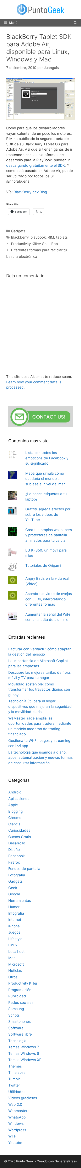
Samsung (16, 1009)
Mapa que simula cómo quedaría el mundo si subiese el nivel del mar (45, 478)
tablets (62, 237)
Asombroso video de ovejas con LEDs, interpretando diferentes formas (48, 599)
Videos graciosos (22, 1098)
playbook (38, 237)
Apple (13, 805)
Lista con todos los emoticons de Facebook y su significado (46, 458)
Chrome (14, 818)
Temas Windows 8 (23, 1053)
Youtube (15, 1143)
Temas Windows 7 (23, 1047)
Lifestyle (15, 939)
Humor (14, 907)
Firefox (14, 862)
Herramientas (19, 901)
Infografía (16, 913)
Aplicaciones (18, 799)
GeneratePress (66, 1161)
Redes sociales (20, 1002)
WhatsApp (17, 1117)
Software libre (20, 1034)
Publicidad (17, 996)
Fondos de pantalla (24, 869)
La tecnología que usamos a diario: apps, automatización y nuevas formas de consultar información (40, 757)
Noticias (15, 970)
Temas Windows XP (25, 1060)
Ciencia (14, 824)
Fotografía (16, 875)
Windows (16, 1123)
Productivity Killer (22, 983)
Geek (12, 888)
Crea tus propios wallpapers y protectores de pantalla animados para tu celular (48, 535)
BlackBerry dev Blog (30, 192)
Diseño (14, 850)
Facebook (16, 856)
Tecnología (17, 1041)
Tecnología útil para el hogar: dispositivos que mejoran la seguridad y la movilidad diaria (40, 706)
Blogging (15, 811)
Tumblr (14, 1079)
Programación (19, 990)
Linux (12, 945)
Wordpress (17, 1130)
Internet (14, 920)
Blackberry (19, 237)
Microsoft (16, 964)
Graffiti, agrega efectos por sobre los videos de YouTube (47, 514)
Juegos (14, 932)
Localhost (16, 951)
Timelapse (17, 1072)
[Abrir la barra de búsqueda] (75, 23)
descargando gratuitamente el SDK (35, 165)
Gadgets (18, 231)
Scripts (14, 1015)
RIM (51, 237)
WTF (12, 1136)
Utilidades (16, 1092)
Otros (12, 977)
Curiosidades (19, 830)
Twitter (14, 1085)
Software (15, 1028)
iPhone (14, 926)
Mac (11, 958)
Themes (15, 1066)
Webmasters (18, 1111)
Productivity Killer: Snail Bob (34, 244)
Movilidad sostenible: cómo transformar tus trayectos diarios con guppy (39, 689)
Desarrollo (16, 843)
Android (15, 792)
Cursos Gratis (19, 837)
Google (14, 894)
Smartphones (19, 1021)
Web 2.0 (15, 1104)
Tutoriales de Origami (43, 565)
